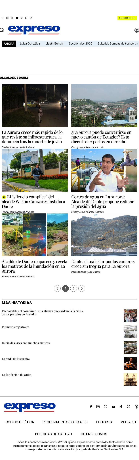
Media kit (129, 422)
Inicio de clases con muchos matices (26, 343)
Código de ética (19, 422)
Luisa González (30, 43)
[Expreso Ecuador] (30, 411)
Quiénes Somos (94, 434)
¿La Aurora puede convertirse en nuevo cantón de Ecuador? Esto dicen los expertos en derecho (101, 136)
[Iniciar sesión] (137, 30)
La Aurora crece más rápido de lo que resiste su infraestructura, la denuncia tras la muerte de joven (32, 136)
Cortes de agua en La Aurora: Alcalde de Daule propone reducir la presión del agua (102, 201)
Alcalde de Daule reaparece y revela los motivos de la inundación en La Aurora (34, 266)
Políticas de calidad (53, 434)
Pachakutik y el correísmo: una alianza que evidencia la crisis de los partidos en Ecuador (42, 312)
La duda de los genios (16, 359)
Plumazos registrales (15, 327)
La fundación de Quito (16, 375)
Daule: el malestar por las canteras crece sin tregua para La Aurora (102, 263)
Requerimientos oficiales (65, 422)
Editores (104, 422)
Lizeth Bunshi (54, 43)
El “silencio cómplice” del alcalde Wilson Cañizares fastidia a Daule (33, 201)
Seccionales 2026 (80, 43)
